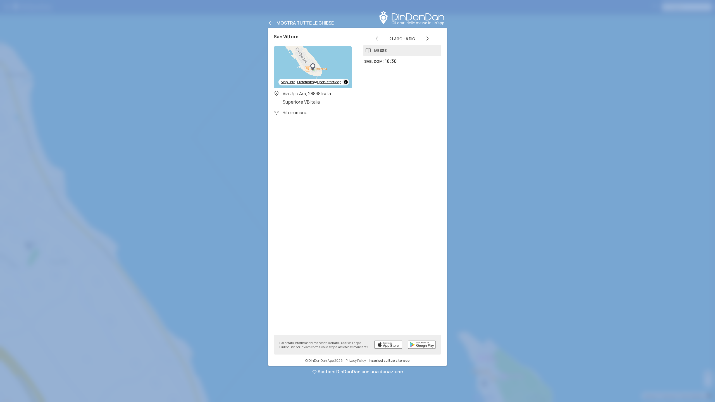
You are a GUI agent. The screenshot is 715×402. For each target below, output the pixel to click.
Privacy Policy (355, 360)
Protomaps (305, 82)
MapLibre (288, 82)
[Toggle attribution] (345, 82)
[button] (313, 67)
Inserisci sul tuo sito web (389, 360)
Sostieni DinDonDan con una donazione (360, 371)
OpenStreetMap (329, 82)
